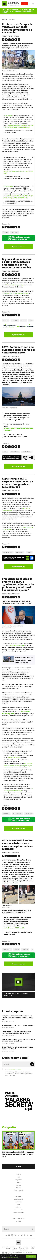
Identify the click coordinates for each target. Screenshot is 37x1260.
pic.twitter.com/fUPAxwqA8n (14, 928)
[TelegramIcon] (18, 1235)
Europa (17, 949)
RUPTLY (15, 1250)
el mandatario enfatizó (17, 646)
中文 (28, 1248)
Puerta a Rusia (23, 1250)
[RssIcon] (27, 1235)
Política (29, 552)
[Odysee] (12, 1235)
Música (23, 320)
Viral (18, 1177)
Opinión (18, 1185)
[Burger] (33, 4)
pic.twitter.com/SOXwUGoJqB (21, 127)
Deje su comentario (18, 247)
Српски (15, 1248)
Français (8, 1248)
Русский (21, 1248)
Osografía (9, 1127)
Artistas (5, 320)
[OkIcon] (24, 1235)
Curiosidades (14, 452)
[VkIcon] (6, 1235)
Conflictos (6, 814)
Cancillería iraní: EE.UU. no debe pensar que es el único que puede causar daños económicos (24, 659)
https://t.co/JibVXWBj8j (12, 428)
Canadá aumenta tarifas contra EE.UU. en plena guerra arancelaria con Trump (18, 1040)
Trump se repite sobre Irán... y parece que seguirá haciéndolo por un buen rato (18, 1154)
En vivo (25, 4)
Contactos (19, 1202)
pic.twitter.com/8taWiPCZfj (19, 198)
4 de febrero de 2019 (10, 132)
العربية (19, 1247)
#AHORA (10, 115)
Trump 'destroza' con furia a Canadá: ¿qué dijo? (18, 1025)
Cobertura (18, 1207)
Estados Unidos (26, 452)
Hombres (25, 949)
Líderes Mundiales (19, 1190)
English (33, 1247)
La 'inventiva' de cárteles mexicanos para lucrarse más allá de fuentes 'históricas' (16, 1032)
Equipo (18, 1204)
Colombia (14, 320)
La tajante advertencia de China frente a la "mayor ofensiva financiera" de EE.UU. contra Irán (17, 1017)
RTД (32, 1248)
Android (18, 1221)
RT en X (18, 1166)
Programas (18, 1180)
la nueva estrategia (14, 757)
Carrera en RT (18, 1210)
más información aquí (12, 1258)
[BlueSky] (21, 1235)
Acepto (13, 1069)
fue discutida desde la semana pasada (18, 765)
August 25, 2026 (21, 436)
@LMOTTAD (27, 125)
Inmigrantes (19, 552)
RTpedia (18, 1188)
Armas (5, 452)
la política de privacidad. (15, 1069)
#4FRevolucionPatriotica (15, 125)
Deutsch (26, 1247)
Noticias (18, 1174)
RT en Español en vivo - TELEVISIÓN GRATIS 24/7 (16, 995)
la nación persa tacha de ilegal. (18, 790)
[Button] (29, 4)
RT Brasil (13, 1247)
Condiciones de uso (18, 1212)
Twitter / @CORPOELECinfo (9, 71)
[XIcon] (15, 1235)
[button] (18, 982)
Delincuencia (6, 949)
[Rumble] (9, 1235)
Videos (18, 1182)
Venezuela (14, 232)
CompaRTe (5, 1247)
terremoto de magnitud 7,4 (14, 285)
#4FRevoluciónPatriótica (14, 196)
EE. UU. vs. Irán (17, 814)
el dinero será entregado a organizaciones (15, 293)
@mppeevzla (15, 171)
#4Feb (5, 115)
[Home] (4, 3)
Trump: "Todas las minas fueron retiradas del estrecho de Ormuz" (17, 1048)
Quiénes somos (18, 1199)
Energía (5, 232)
